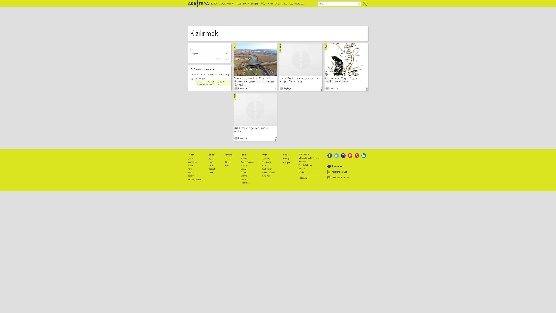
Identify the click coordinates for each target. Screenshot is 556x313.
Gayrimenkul (193, 162)
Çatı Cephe (266, 162)
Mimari (243, 169)
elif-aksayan (200, 79)
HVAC (264, 165)
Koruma (244, 165)
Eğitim (211, 159)
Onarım (244, 176)
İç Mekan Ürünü (268, 172)
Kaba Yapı (266, 176)
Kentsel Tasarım (247, 162)
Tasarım (191, 176)
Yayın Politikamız (305, 165)
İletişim (301, 172)
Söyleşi (254, 3)
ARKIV (284, 3)
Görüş (262, 3)
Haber (214, 3)
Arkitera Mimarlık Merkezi (309, 158)
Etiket (278, 3)
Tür (191, 49)
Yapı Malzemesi (194, 179)
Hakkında (302, 162)
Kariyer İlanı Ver (339, 172)
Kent (190, 169)
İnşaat (190, 165)
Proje (238, 3)
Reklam (302, 169)
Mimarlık (191, 172)
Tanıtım (246, 3)
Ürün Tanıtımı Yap (340, 177)
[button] (209, 53)
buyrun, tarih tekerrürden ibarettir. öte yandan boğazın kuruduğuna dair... (211, 83)
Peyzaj (243, 179)
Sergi (211, 165)
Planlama (244, 183)
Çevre (190, 159)
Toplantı (212, 169)
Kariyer (270, 3)
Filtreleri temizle (222, 59)
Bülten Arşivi (304, 178)
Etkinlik (221, 3)
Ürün (264, 155)
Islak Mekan (267, 169)
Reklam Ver (337, 166)
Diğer (211, 172)
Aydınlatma (266, 159)
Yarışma (230, 3)
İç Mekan (244, 159)
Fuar (211, 162)
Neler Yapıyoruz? (296, 3)
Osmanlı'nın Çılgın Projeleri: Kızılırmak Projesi (211, 74)
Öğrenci (228, 162)
